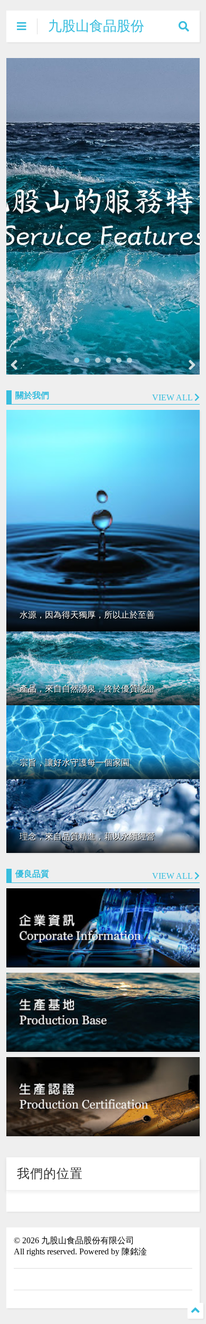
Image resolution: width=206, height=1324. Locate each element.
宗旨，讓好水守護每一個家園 (74, 762)
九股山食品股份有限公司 (96, 34)
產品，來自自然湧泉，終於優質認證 (87, 688)
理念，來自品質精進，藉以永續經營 (87, 836)
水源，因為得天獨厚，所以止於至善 (87, 614)
